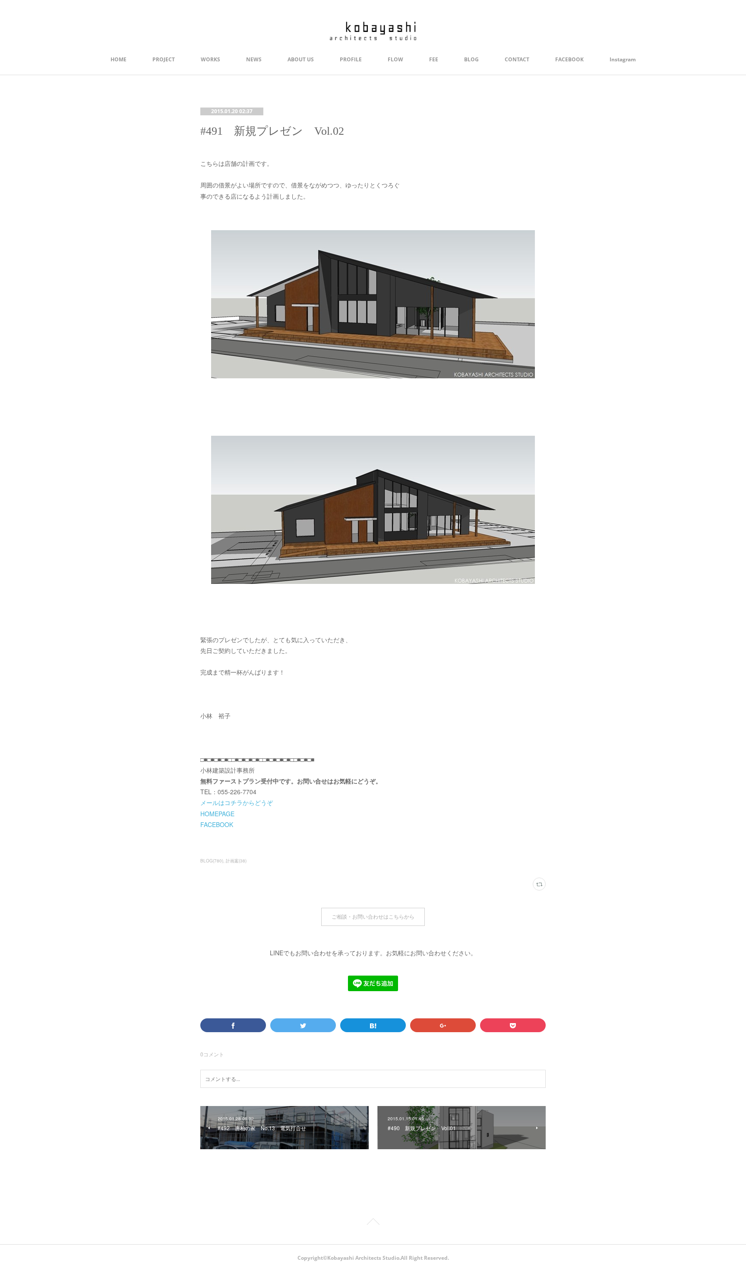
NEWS (254, 59)
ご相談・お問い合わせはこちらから (373, 916)
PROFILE (351, 59)
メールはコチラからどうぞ (236, 802)
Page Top (373, 1223)
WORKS (210, 59)
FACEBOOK (569, 59)
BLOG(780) (211, 861)
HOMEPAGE (217, 813)
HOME (118, 59)
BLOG (471, 59)
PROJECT (163, 59)
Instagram (623, 59)
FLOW (395, 59)
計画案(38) (236, 861)
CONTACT (517, 59)
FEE (433, 59)
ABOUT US (301, 59)
